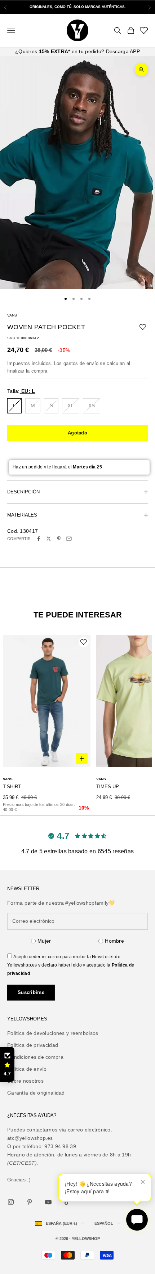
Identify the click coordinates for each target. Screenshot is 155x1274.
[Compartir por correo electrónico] (69, 539)
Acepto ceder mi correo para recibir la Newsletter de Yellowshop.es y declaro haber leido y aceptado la (70, 965)
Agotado (77, 433)
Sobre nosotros (25, 1081)
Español (103, 1223)
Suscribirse (31, 992)
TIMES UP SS (111, 786)
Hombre (114, 941)
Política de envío (27, 1069)
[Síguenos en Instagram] (10, 1202)
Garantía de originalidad (36, 1093)
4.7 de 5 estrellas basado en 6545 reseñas (77, 851)
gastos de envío (80, 363)
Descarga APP (123, 51)
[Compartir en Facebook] (38, 539)
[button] (7, 1064)
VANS (12, 315)
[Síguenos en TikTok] (67, 1202)
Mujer (44, 941)
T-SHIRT (12, 786)
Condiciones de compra (35, 1057)
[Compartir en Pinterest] (59, 539)
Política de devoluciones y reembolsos (52, 1033)
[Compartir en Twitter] (49, 539)
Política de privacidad (32, 1045)
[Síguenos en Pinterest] (29, 1202)
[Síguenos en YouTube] (48, 1202)
